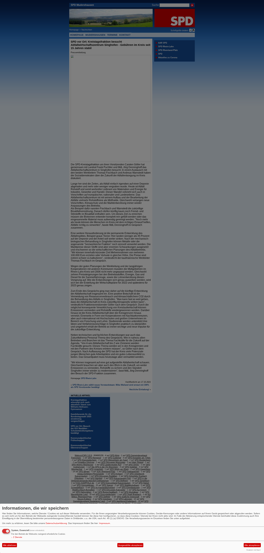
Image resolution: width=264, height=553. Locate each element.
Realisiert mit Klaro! (253, 550)
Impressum (104, 523)
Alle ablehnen (9, 545)
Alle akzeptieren (252, 545)
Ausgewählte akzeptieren (130, 545)
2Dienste (16, 537)
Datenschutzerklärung (56, 523)
